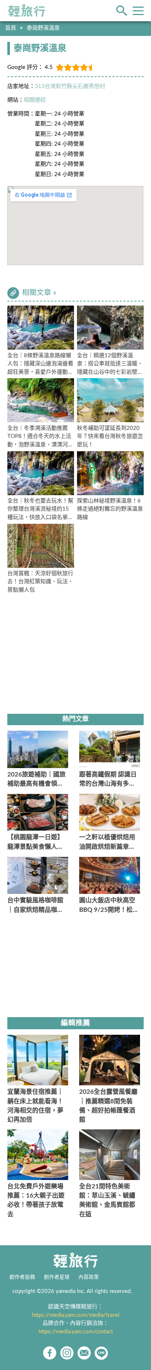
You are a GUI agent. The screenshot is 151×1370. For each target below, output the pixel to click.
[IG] (67, 1353)
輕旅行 (26, 11)
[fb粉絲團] (49, 1353)
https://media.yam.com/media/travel (75, 1315)
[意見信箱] (84, 1353)
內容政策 (88, 1277)
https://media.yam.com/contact (75, 1331)
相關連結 (35, 100)
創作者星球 (57, 1277)
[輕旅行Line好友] (101, 1353)
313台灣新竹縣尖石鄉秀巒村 (70, 86)
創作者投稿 (22, 1277)
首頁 (10, 28)
